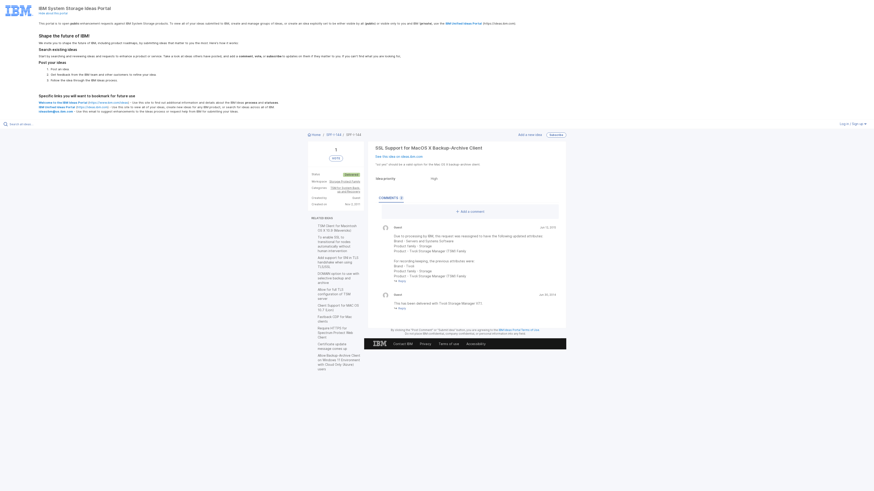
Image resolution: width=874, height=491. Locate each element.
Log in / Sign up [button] (852, 124)
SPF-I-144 (333, 135)
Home (316, 135)
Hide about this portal (53, 13)
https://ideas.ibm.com (92, 107)
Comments (390, 198)
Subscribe (556, 135)
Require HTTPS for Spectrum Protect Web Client (335, 332)
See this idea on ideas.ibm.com (399, 156)
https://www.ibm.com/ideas (108, 102)
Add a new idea (530, 135)
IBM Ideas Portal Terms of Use (519, 330)
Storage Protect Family (344, 181)
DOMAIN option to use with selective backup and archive (338, 278)
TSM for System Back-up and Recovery (345, 189)
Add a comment (473, 211)
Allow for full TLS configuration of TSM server (334, 294)
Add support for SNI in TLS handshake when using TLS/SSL (338, 262)
